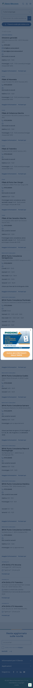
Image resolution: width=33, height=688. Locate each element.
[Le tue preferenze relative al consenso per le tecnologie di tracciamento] (30, 685)
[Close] (30, 330)
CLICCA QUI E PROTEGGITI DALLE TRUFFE (16, 354)
